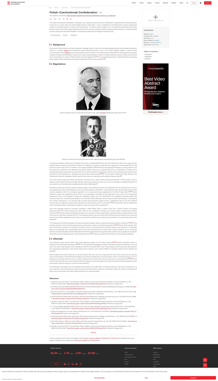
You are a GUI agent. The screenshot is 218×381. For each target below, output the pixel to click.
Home (50, 7)
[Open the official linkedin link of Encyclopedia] (72, 364)
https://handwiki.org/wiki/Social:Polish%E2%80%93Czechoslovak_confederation (91, 15)
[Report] (70, 19)
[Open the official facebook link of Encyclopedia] (80, 364)
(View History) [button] (157, 42)
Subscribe (56, 364)
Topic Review (64, 7)
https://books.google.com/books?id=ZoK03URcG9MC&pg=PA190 (91, 308)
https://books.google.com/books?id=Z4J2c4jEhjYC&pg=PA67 (71, 298)
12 (130, 222)
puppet (66, 50)
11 (113, 202)
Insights (173, 3)
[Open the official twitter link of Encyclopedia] (68, 364)
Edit (101, 12)
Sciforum (155, 352)
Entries (134, 3)
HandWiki (156, 40)
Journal (157, 3)
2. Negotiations (148, 56)
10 (131, 191)
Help (126, 359)
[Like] (55, 19)
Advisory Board (129, 354)
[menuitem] (200, 3)
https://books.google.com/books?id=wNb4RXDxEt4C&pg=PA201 (86, 328)
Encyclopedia (156, 364)
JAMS (154, 366)
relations (67, 52)
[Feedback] (205, 365)
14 (92, 233)
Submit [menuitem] (207, 3)
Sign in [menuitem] (194, 3)
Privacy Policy (95, 340)
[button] (63, 19)
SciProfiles (156, 361)
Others (151, 34)
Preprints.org (156, 357)
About (181, 3)
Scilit (154, 359)
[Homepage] (9, 3)
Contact (127, 361)
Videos (141, 3)
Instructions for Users (130, 357)
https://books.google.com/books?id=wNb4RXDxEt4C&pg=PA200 (86, 303)
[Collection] (50, 19)
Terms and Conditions (81, 340)
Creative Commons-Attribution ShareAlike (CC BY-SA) (99, 338)
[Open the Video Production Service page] (205, 360)
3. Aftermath (147, 58)
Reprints (165, 3)
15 (115, 242)
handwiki (102, 113)
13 (132, 222)
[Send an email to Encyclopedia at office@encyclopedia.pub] (64, 364)
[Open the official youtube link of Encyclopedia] (76, 364)
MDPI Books (156, 354)
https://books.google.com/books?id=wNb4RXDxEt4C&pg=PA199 (86, 284)
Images (149, 3)
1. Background (148, 54)
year (98, 244)
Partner (127, 364)
